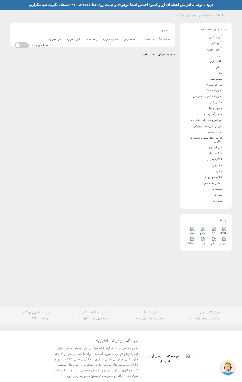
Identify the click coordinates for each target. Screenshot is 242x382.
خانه (221, 15)
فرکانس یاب (214, 153)
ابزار (219, 55)
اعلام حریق (215, 61)
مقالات (218, 194)
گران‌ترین (55, 39)
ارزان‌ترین (73, 39)
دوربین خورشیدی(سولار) (208, 126)
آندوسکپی (216, 43)
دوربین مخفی (214, 131)
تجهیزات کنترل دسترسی (207, 96)
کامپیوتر (217, 165)
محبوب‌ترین (110, 39)
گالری (218, 171)
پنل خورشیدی (214, 84)
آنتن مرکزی (215, 37)
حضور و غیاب (214, 108)
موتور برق (216, 200)
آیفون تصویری (214, 49)
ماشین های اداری (212, 183)
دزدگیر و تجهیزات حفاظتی (206, 120)
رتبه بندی (91, 39)
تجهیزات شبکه (213, 90)
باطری (218, 67)
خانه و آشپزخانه (213, 114)
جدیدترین (130, 39)
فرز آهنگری (215, 147)
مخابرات (217, 188)
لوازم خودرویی (213, 177)
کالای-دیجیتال (214, 159)
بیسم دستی (215, 78)
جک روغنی (216, 102)
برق (220, 72)
